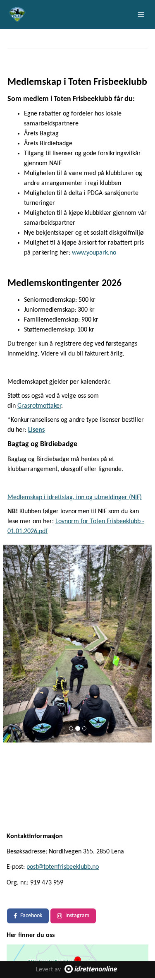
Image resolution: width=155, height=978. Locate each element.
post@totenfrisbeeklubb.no (62, 867)
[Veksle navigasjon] (141, 14)
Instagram (77, 916)
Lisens (36, 430)
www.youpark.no (94, 253)
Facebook (31, 916)
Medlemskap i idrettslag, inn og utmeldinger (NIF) (74, 497)
